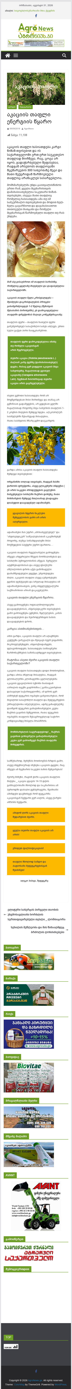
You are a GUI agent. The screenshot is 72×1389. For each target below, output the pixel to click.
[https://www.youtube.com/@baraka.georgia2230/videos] (29, 986)
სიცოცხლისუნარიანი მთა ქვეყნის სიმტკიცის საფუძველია (34, 12)
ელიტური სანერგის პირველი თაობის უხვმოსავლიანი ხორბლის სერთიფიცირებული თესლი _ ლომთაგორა (36, 914)
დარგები (11, 107)
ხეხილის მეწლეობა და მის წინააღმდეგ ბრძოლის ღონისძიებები (37, 930)
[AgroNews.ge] (8, 55)
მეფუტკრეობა (25, 107)
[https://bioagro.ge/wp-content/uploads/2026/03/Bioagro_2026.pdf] (29, 955)
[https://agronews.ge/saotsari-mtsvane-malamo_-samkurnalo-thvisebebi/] (29, 1144)
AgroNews (29, 128)
